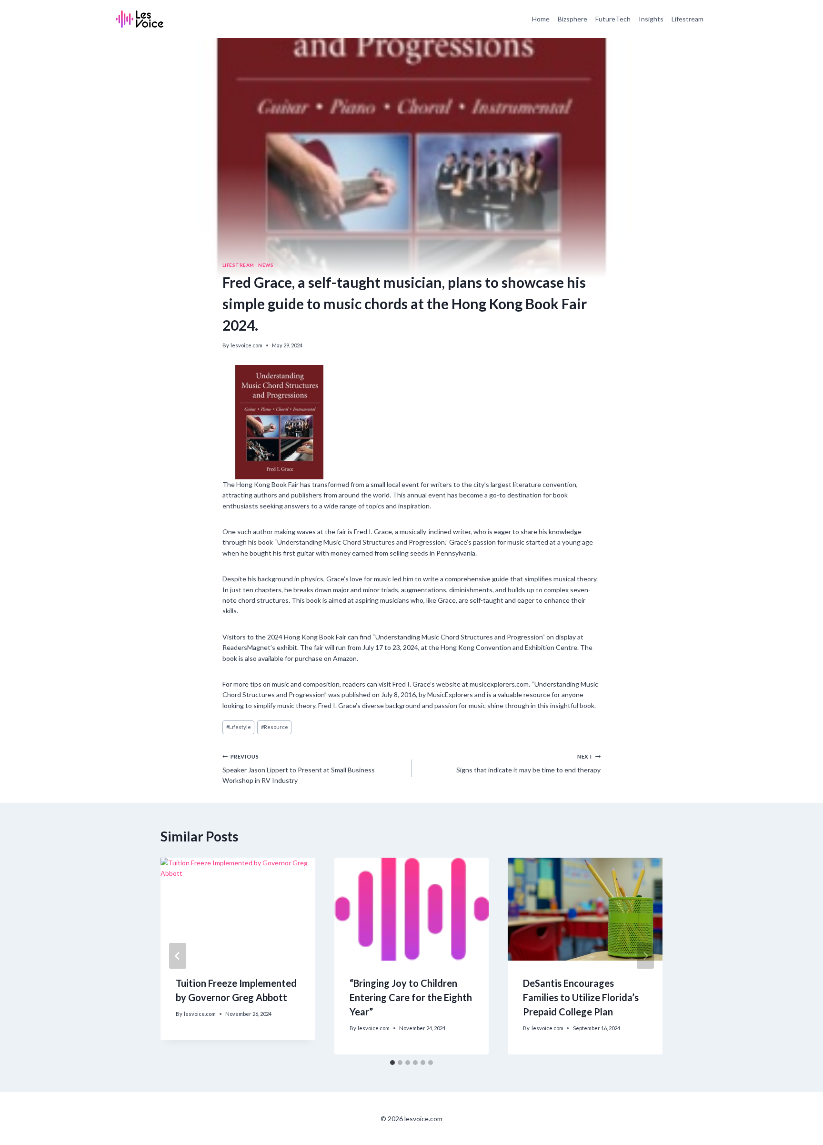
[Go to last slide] (177, 956)
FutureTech (613, 19)
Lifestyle (238, 727)
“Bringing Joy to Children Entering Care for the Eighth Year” (411, 997)
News (265, 265)
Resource (274, 727)
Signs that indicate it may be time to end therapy (528, 763)
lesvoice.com (246, 345)
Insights (651, 19)
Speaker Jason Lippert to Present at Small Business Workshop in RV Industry (298, 769)
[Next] (645, 956)
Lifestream (687, 19)
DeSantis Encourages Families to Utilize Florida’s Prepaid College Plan (581, 997)
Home (541, 19)
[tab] (392, 1062)
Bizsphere (572, 19)
